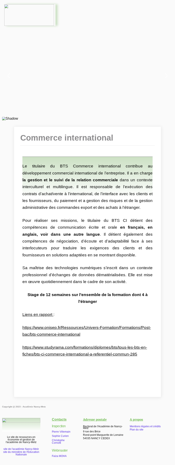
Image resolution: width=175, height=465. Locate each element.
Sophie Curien (60, 435)
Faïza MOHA (59, 456)
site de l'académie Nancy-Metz (21, 449)
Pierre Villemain (61, 431)
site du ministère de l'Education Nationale (21, 453)
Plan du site (136, 429)
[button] (115, 13)
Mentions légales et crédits (145, 426)
